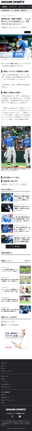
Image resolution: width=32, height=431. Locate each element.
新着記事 (4, 6)
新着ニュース (4, 365)
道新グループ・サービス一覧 (7, 400)
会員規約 (3, 379)
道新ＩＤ (3, 402)
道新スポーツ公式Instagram (11, 325)
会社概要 (3, 394)
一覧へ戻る (17, 246)
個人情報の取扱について (6, 384)
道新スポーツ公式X (9, 321)
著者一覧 (3, 368)
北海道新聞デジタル (5, 397)
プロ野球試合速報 (5, 10)
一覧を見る (27, 260)
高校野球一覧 (24, 10)
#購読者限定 (4, 27)
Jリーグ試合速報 (15, 10)
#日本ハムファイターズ (14, 27)
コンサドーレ (21, 6)
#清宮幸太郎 (23, 27)
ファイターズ (12, 6)
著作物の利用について (6, 386)
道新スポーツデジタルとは (6, 371)
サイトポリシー (4, 381)
